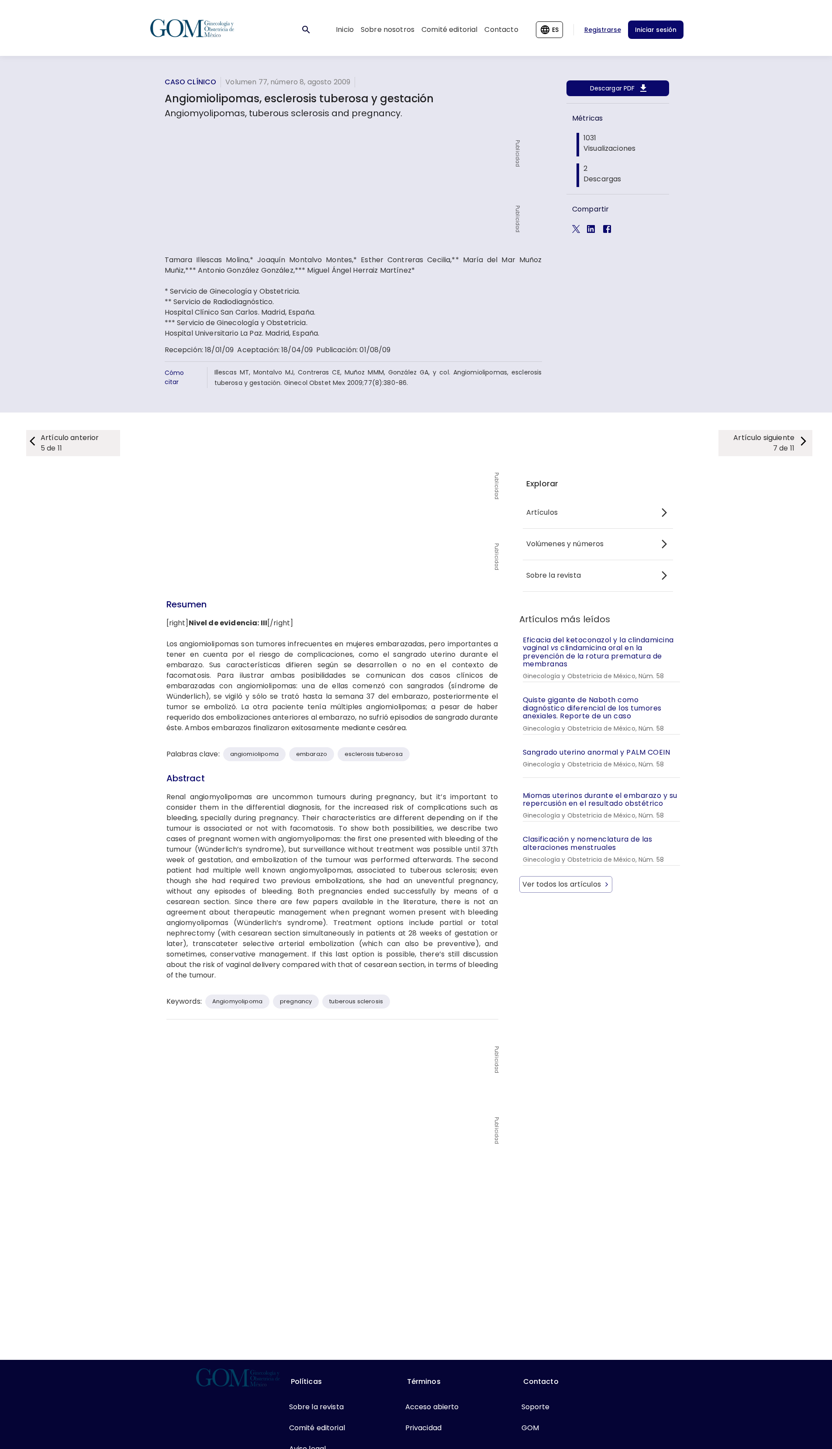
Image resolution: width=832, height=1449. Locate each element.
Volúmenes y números (565, 544)
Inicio (345, 29)
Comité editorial (449, 29)
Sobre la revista (553, 575)
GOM (530, 1428)
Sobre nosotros (387, 29)
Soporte (535, 1407)
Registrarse (602, 29)
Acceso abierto (432, 1407)
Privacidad (423, 1428)
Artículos (542, 512)
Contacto (501, 29)
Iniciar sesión (656, 29)
